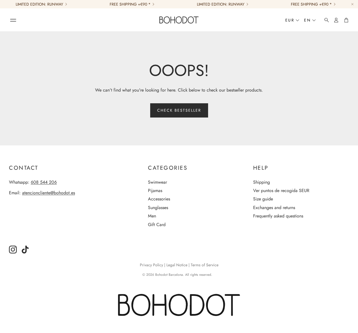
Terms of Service (204, 265)
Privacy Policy (151, 265)
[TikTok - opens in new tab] (25, 249)
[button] (13, 20)
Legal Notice (176, 265)
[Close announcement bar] (352, 4)
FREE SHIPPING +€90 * (130, 4)
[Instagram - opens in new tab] (13, 249)
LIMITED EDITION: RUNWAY (39, 4)
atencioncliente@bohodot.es (48, 193)
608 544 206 (44, 182)
